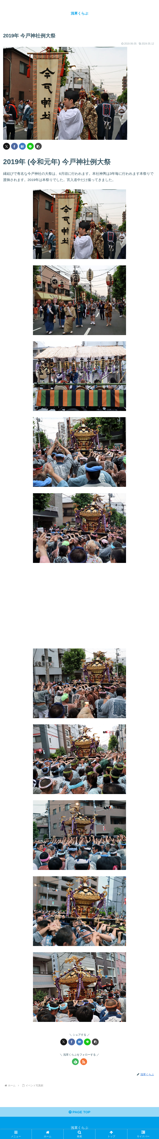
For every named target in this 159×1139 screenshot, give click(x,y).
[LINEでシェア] (30, 146)
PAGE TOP (81, 1112)
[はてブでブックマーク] (22, 146)
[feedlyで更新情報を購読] (75, 1061)
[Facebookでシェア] (14, 146)
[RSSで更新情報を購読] (83, 1061)
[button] (38, 146)
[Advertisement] (79, 609)
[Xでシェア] (6, 146)
